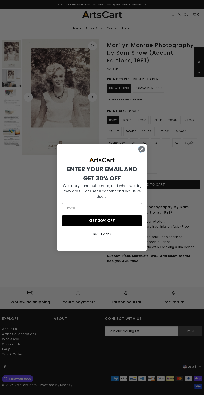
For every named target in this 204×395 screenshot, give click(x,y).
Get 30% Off (102, 220)
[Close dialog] (141, 149)
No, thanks (102, 233)
